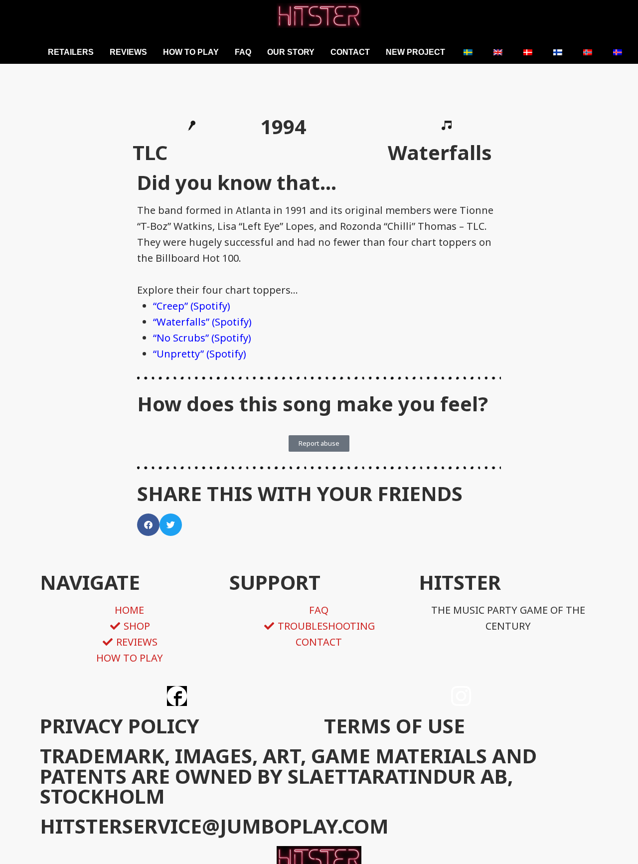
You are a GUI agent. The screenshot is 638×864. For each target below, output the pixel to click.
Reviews (128, 52)
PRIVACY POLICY (119, 725)
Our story (291, 52)
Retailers (71, 52)
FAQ (243, 52)
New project (415, 52)
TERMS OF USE (394, 725)
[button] (148, 525)
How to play (191, 52)
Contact (350, 52)
